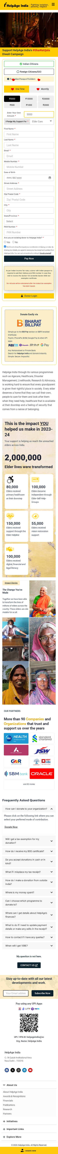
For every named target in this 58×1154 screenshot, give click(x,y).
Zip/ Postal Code (11, 194)
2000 (46, 105)
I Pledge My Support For (16, 121)
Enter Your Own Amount (14, 114)
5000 (12, 99)
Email (6, 150)
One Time (19, 89)
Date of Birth (9, 172)
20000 (46, 99)
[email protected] (45, 253)
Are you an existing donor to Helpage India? (23, 237)
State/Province (11, 216)
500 (13, 105)
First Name (9, 129)
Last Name (9, 139)
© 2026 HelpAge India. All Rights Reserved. (29, 1145)
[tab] (29, 64)
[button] (29, 956)
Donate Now (11, 827)
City (6, 205)
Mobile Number (11, 161)
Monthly (45, 89)
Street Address (11, 183)
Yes (8, 242)
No (16, 242)
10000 (29, 99)
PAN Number (10, 227)
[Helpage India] (26, 5)
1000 (29, 105)
